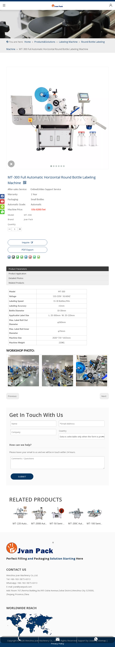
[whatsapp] (2, 212)
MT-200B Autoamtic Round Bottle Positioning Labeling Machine (39, 523)
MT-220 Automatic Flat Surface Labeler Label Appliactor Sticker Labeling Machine (20, 523)
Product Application (17, 273)
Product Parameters (18, 269)
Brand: (11, 219)
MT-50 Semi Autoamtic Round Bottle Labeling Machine (57, 523)
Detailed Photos (16, 278)
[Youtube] (2, 201)
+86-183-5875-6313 (27, 582)
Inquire (25, 242)
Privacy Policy (57, 643)
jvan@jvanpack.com (22, 586)
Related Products (16, 282)
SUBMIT (22, 476)
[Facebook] (2, 196)
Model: (11, 214)
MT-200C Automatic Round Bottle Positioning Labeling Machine (76, 523)
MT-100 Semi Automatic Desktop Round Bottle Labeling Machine (94, 523)
